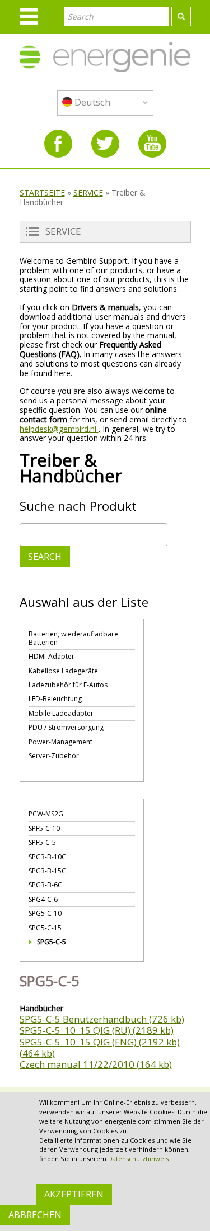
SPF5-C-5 (42, 842)
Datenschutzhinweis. (139, 1158)
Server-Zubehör (54, 756)
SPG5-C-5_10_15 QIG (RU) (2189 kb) (97, 1030)
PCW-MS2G (46, 814)
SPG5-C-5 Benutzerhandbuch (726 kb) (102, 1019)
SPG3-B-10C (47, 857)
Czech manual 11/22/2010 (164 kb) (96, 1064)
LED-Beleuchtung (55, 699)
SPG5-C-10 (45, 913)
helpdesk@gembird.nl (59, 429)
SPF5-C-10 (44, 828)
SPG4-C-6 (43, 899)
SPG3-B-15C (47, 871)
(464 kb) (37, 1053)
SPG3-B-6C (45, 885)
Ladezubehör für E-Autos (68, 685)
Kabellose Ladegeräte (63, 671)
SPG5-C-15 (45, 928)
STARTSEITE (42, 192)
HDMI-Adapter (51, 656)
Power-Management (60, 742)
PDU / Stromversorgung (66, 727)
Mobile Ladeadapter (61, 713)
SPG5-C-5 (51, 942)
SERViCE (88, 192)
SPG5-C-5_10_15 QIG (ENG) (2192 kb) (100, 1041)
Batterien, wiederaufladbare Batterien (73, 638)
